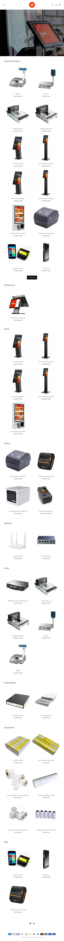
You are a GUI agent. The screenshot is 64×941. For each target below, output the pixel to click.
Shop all (32, 47)
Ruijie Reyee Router (18, 556)
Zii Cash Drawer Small (46, 715)
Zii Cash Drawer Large (18, 715)
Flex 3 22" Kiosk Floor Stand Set (46, 198)
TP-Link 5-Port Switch (46, 556)
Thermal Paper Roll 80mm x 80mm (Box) (18, 830)
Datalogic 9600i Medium (46, 128)
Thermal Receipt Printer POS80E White (18, 511)
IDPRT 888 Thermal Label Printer (46, 233)
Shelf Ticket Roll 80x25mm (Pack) (46, 760)
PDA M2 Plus (46, 268)
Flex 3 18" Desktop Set (17, 163)
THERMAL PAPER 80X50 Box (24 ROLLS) (46, 830)
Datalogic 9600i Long (18, 128)
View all (32, 277)
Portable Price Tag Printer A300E (46, 476)
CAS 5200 (18, 94)
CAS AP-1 (46, 94)
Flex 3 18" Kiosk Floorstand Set (46, 163)
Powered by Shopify (38, 937)
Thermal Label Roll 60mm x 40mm (46, 795)
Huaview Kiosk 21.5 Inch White (17, 233)
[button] (3, 5)
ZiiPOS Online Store (29, 937)
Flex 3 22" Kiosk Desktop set (18, 198)
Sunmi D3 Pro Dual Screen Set (18, 318)
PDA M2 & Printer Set (18, 268)
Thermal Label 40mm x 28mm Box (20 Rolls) (18, 795)
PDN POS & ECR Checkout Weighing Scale (18, 601)
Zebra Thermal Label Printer (46, 511)
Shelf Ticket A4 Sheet (18, 760)
